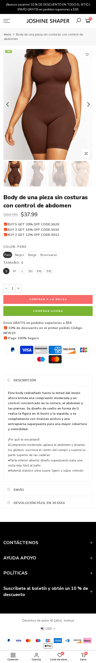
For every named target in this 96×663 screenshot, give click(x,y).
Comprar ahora (48, 311)
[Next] (88, 104)
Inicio (7, 34)
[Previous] (8, 104)
